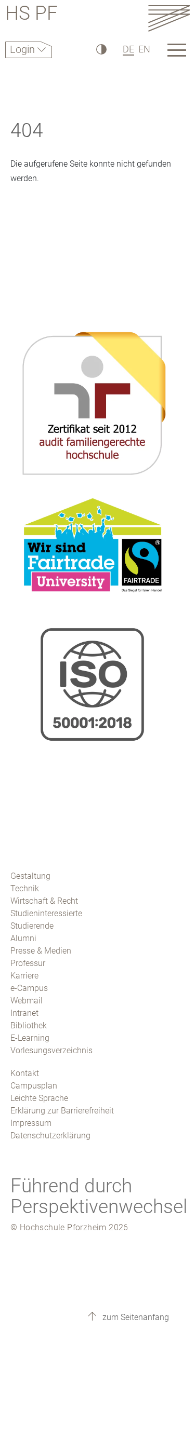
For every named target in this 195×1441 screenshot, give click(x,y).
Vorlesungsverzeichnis (51, 1050)
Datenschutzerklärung (50, 1135)
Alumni (23, 938)
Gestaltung (30, 876)
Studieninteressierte (46, 913)
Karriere (24, 976)
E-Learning (29, 1038)
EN (144, 49)
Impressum (30, 1123)
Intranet (24, 1013)
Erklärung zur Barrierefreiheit (62, 1111)
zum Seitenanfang (134, 1317)
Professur (27, 963)
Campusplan (33, 1086)
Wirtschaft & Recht (44, 901)
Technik (24, 888)
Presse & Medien (40, 951)
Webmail (26, 1000)
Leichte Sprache (39, 1098)
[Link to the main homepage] (169, 18)
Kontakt (24, 1073)
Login (23, 49)
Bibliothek (28, 1025)
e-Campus (29, 988)
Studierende (32, 926)
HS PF (31, 14)
